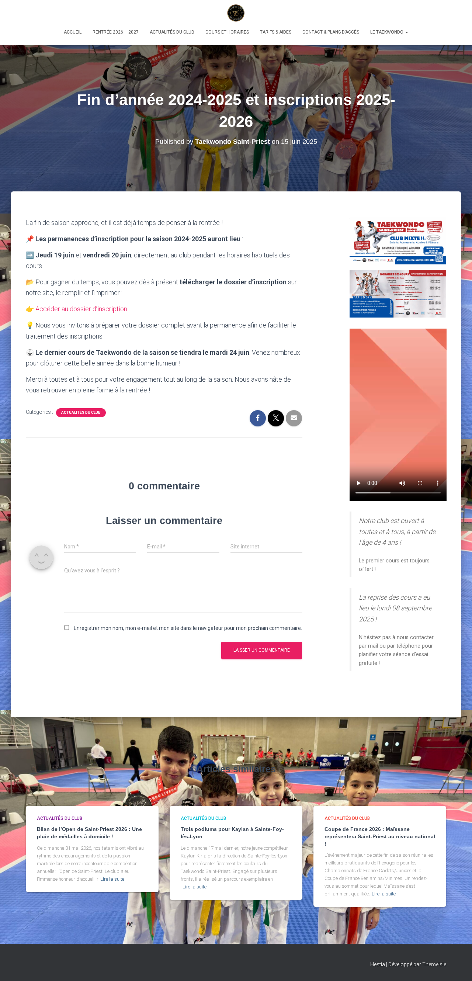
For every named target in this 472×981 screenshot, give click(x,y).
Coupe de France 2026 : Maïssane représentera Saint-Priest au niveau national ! (379, 836)
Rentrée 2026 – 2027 (116, 32)
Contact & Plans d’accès (330, 32)
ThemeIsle (434, 964)
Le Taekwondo (387, 32)
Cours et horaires (227, 32)
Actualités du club (172, 32)
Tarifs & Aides (275, 32)
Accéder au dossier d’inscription (81, 309)
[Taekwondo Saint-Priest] (236, 13)
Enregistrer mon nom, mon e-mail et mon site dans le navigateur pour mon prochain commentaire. (188, 628)
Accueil (72, 32)
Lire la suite (112, 879)
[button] (406, 32)
